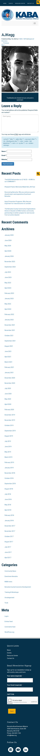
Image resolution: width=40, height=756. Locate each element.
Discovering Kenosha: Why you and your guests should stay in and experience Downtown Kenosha (20, 194)
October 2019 (9, 425)
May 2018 (8, 505)
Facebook (10, 749)
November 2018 (10, 473)
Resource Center (20, 3)
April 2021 (8, 357)
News (4, 3)
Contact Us (30, 3)
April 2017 (8, 557)
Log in (6, 616)
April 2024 (8, 251)
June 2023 (8, 277)
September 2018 (10, 483)
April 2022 (8, 309)
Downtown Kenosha (11, 576)
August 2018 (9, 489)
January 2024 (9, 256)
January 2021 (9, 372)
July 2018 (8, 494)
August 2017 (9, 542)
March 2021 (8, 362)
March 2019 (8, 457)
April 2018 (8, 510)
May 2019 (8, 452)
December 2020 (10, 378)
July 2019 (8, 441)
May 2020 (8, 399)
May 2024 (8, 246)
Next (4, 45)
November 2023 (10, 261)
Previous (5, 43)
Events (11, 3)
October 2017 (9, 536)
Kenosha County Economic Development (18, 587)
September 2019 (10, 431)
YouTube (18, 749)
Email (4, 155)
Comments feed (10, 627)
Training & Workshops (12, 592)
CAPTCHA (10, 694)
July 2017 (8, 547)
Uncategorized (9, 597)
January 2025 (9, 235)
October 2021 (9, 335)
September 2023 (10, 267)
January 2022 (9, 320)
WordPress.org (9, 632)
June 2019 (8, 446)
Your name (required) (15, 676)
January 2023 (9, 298)
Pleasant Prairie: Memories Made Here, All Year (20, 187)
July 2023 (8, 272)
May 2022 (8, 304)
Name (4, 151)
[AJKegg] (20, 69)
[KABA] (20, 15)
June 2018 (8, 499)
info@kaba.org (12, 735)
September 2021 (10, 341)
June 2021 (8, 351)
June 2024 (8, 240)
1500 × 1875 (23, 39)
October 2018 (9, 478)
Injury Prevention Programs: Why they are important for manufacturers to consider (18, 202)
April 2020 (8, 404)
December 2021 (10, 325)
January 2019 (9, 468)
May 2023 (8, 283)
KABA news (8, 581)
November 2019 (10, 420)
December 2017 (10, 526)
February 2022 (9, 314)
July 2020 (8, 388)
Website (4, 159)
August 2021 (9, 346)
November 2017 (10, 531)
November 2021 (10, 330)
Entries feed (9, 621)
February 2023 (9, 293)
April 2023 (8, 288)
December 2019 (10, 415)
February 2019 (9, 462)
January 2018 (9, 520)
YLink (6, 603)
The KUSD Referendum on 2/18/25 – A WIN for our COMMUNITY (20, 180)
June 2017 (8, 552)
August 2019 (9, 436)
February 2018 (9, 515)
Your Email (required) (15, 685)
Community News (10, 571)
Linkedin (25, 749)
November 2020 (10, 383)
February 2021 (9, 367)
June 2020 (8, 394)
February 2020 (9, 409)
